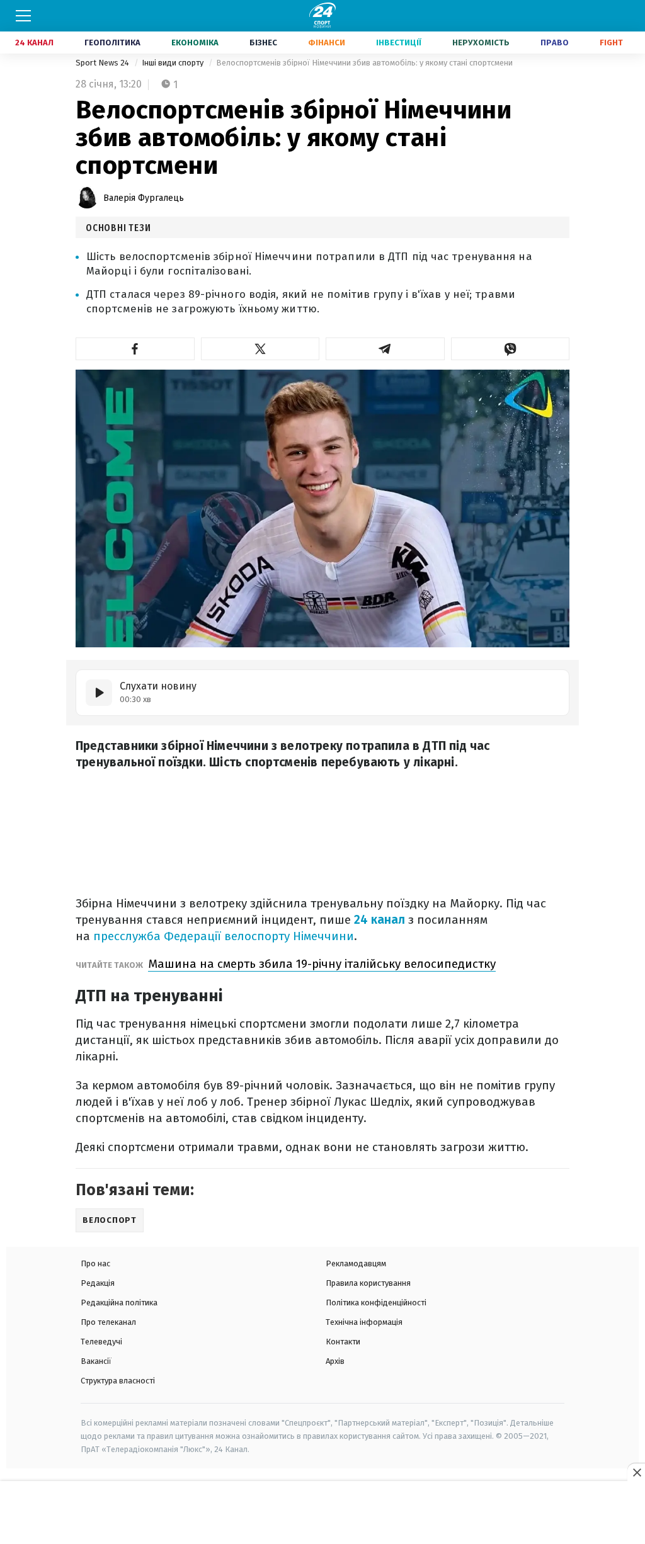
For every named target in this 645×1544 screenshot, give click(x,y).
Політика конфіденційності (376, 1302)
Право (554, 42)
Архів (335, 1361)
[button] (135, 349)
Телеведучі (101, 1341)
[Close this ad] (636, 1472)
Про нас (95, 1263)
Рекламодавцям (356, 1263)
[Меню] (23, 15)
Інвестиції (398, 42)
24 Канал (34, 42)
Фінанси (326, 42)
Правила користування (368, 1283)
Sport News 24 (103, 63)
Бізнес (263, 42)
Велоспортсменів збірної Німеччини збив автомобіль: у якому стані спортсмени (364, 63)
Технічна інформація (364, 1322)
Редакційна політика (119, 1302)
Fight (611, 42)
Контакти (343, 1341)
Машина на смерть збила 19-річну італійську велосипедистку (322, 963)
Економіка (195, 42)
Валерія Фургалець (143, 198)
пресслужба (127, 936)
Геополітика (112, 42)
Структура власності (118, 1380)
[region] (322, 1513)
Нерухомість (481, 42)
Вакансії (96, 1361)
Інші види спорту (173, 63)
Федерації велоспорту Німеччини (259, 936)
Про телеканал (108, 1322)
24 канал (379, 919)
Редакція (98, 1283)
